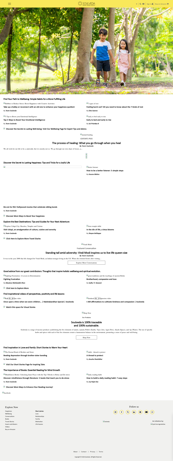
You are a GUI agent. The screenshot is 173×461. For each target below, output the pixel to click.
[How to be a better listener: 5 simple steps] (92, 167)
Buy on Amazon (10, 429)
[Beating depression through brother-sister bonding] (19, 352)
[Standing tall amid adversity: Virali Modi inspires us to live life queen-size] (86, 244)
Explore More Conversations (86, 262)
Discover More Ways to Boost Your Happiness (25, 216)
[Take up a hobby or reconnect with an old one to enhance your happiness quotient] (29, 103)
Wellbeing (8, 414)
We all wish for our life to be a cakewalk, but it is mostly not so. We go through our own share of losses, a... (43, 149)
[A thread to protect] (95, 352)
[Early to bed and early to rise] (96, 116)
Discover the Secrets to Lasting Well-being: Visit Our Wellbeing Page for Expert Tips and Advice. (46, 129)
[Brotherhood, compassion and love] (105, 276)
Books (7, 419)
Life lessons (39, 424)
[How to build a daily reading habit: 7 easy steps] (94, 374)
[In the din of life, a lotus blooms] (93, 226)
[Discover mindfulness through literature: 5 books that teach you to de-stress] (37, 374)
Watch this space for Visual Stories (20, 307)
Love (36, 414)
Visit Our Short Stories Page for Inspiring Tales (25, 365)
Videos (7, 427)
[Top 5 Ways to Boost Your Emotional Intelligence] (20, 116)
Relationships (39, 416)
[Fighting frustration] (22, 276)
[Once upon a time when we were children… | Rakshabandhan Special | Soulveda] (12, 298)
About (75, 452)
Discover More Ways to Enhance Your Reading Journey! (29, 387)
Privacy (92, 452)
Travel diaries (9, 421)
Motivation (39, 421)
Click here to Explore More (17, 288)
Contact (83, 452)
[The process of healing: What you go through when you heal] (86, 134)
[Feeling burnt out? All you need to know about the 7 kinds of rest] (92, 103)
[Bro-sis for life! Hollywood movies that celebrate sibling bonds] (43, 167)
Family (37, 419)
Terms (101, 452)
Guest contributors (11, 424)
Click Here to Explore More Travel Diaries (23, 239)
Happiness (8, 411)
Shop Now (86, 337)
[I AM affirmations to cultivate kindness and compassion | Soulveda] (98, 298)
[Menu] (9, 3)
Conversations (9, 416)
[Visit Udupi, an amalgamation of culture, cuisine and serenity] (23, 226)
